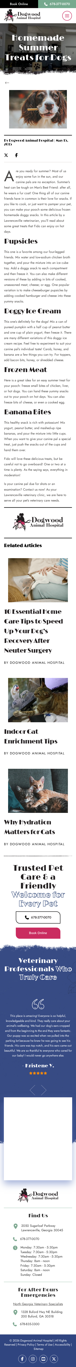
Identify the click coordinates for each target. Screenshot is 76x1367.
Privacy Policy (26, 1345)
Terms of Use (44, 1345)
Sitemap (38, 1349)
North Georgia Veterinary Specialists (38, 1304)
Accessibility (62, 1345)
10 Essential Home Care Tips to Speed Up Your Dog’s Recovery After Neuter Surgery (33, 631)
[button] (67, 16)
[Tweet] (7, 155)
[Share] (17, 155)
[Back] (8, 83)
